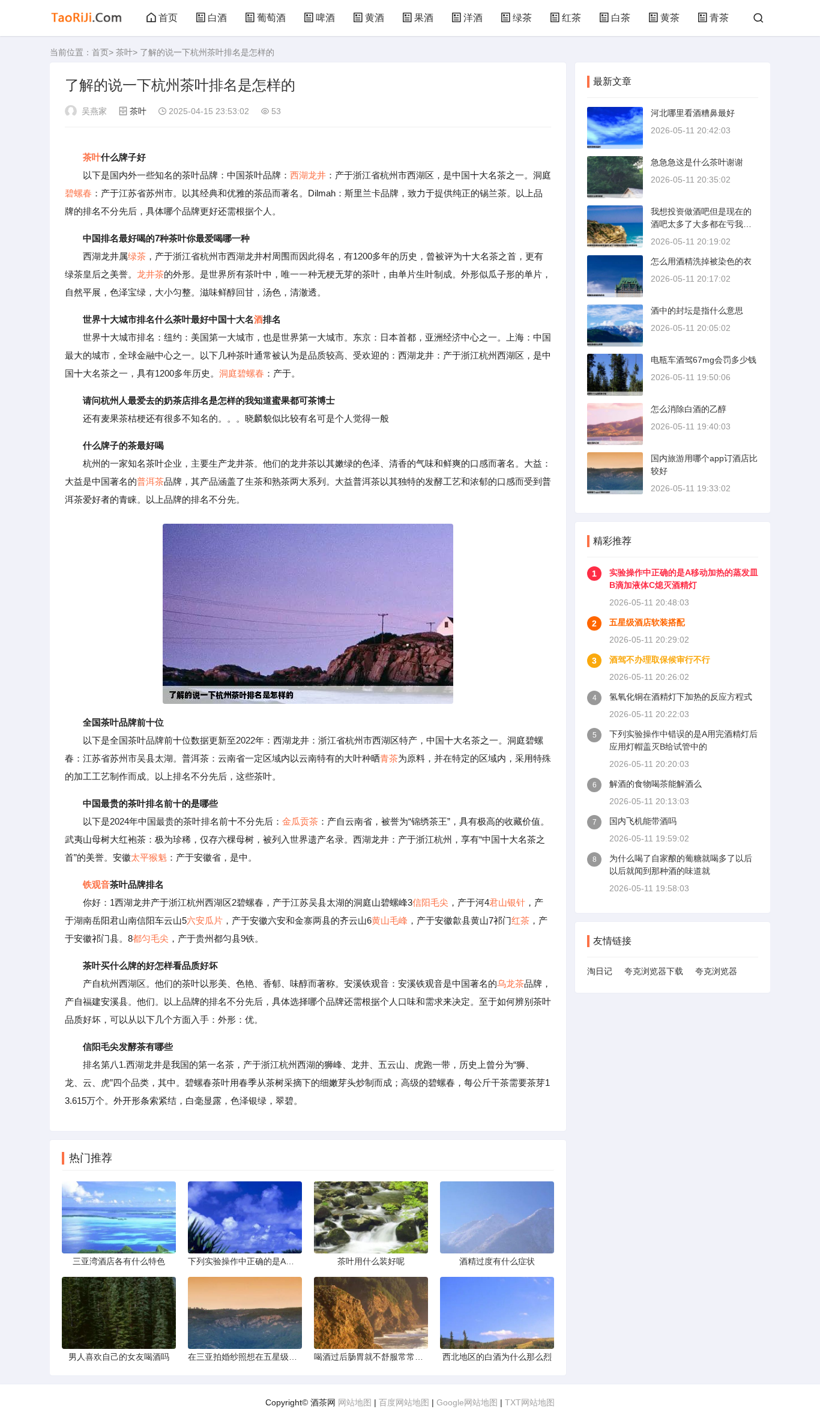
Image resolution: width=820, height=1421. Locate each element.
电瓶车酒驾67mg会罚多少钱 (703, 360)
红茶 (571, 18)
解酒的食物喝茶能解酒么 (655, 784)
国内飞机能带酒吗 (643, 821)
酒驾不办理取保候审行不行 (659, 659)
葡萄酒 (271, 18)
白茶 (620, 18)
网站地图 (355, 1402)
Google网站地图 (467, 1402)
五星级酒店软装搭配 (647, 622)
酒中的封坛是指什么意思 (697, 310)
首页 (168, 18)
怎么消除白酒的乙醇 (688, 409)
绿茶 (522, 18)
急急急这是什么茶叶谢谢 (697, 162)
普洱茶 (150, 481)
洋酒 (473, 18)
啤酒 (325, 18)
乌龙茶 (510, 983)
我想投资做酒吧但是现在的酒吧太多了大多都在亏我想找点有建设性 (701, 224)
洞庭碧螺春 (241, 373)
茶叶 (124, 52)
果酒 (423, 18)
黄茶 (670, 18)
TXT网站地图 (530, 1402)
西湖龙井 (308, 175)
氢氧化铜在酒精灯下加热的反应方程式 (680, 696)
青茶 (719, 18)
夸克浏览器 (716, 971)
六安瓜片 (205, 920)
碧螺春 (78, 193)
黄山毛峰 (390, 920)
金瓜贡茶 (300, 821)
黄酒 (374, 18)
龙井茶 (150, 274)
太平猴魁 (149, 857)
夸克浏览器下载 (653, 971)
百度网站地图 (404, 1402)
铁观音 (96, 884)
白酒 (217, 18)
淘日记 (599, 971)
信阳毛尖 (430, 902)
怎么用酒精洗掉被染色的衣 (701, 261)
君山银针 (507, 902)
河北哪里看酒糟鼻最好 (693, 113)
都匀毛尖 (151, 938)
